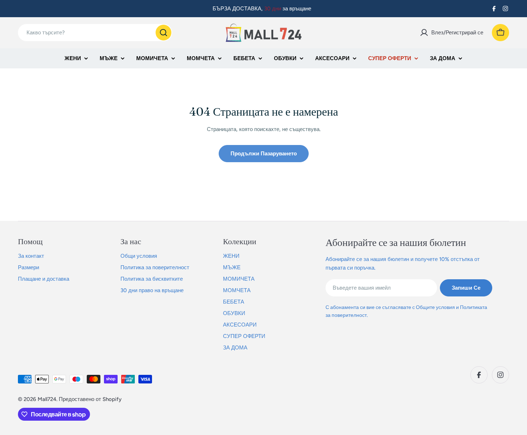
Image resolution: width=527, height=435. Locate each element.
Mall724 (47, 399)
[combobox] (95, 32)
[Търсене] (163, 32)
